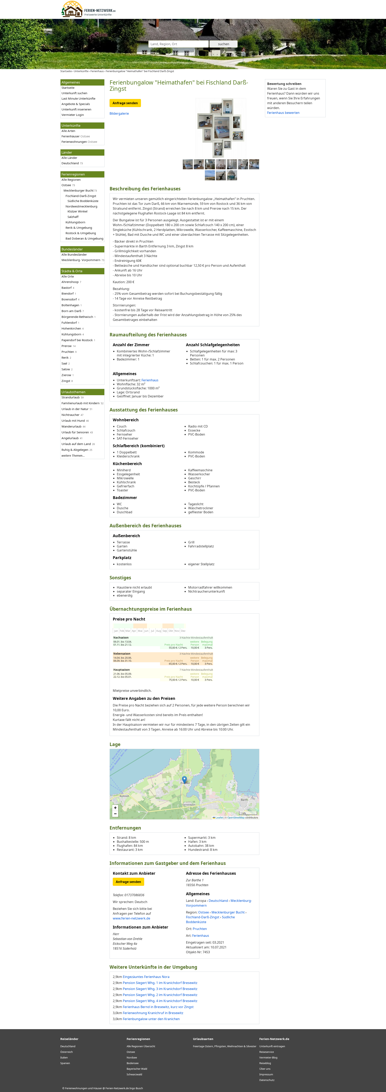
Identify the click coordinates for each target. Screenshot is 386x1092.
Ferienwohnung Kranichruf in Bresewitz (153, 1013)
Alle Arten (68, 131)
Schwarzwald (134, 1074)
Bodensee (133, 1063)
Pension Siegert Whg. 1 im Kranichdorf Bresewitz (160, 983)
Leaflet (219, 817)
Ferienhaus (150, 380)
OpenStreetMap (236, 817)
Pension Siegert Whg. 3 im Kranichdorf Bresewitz (160, 989)
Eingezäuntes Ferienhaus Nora (146, 977)
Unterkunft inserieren (76, 109)
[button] (184, 780)
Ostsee (66, 185)
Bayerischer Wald (137, 1069)
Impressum (266, 1074)
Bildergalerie (119, 113)
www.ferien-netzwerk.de (131, 918)
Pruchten (68, 352)
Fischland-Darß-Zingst (81, 196)
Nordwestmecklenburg (81, 206)
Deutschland (70, 163)
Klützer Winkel (77, 211)
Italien (64, 1057)
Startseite (68, 88)
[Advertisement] (295, 182)
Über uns (264, 1069)
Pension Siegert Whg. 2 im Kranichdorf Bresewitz (160, 995)
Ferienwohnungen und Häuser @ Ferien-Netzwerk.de (97, 1088)
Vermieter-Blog (268, 1057)
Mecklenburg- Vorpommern (81, 260)
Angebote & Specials (76, 104)
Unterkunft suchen (74, 93)
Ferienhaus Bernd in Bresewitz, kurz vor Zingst (158, 1007)
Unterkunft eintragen (272, 1046)
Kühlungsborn (75, 222)
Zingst (66, 381)
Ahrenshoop (70, 282)
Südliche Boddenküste (83, 201)
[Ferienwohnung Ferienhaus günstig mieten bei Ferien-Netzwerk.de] (88, 16)
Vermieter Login (73, 115)
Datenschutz (266, 1080)
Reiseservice (266, 1052)
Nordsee (132, 1057)
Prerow (67, 346)
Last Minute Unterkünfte (78, 98)
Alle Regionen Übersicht (141, 1046)
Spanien (65, 1063)
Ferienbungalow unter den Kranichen (151, 1019)
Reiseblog (265, 1063)
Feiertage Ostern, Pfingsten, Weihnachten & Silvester (224, 1046)
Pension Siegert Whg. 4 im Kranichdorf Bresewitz (160, 1001)
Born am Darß (71, 311)
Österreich (66, 1052)
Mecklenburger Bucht (78, 190)
